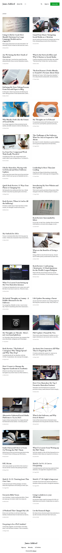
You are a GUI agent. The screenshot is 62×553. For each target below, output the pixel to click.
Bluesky (30, 547)
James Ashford (9, 3)
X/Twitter (38, 547)
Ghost (34, 551)
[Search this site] (41, 4)
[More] (25, 4)
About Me (19, 4)
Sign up (23, 547)
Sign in (47, 4)
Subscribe (55, 4)
